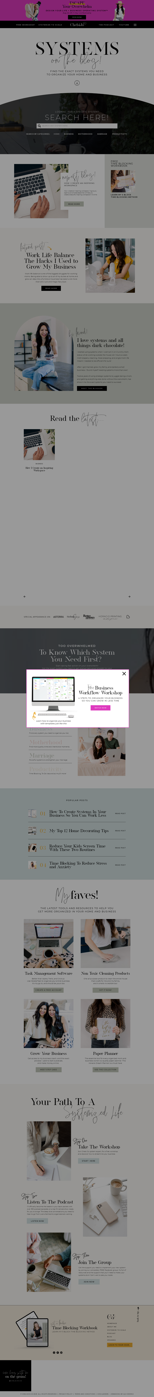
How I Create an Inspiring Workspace (39, 469)
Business (39, 464)
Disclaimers (103, 1394)
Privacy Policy (65, 1394)
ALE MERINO (128, 1394)
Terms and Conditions (85, 1394)
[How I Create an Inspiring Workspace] (39, 444)
